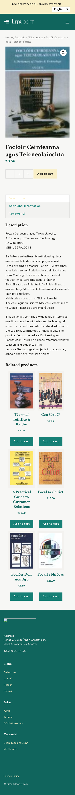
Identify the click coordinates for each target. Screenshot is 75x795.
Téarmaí (8, 717)
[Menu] (67, 22)
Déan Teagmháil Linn (16, 743)
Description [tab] (17, 198)
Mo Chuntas (10, 749)
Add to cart (45, 174)
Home (9, 37)
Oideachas (10, 672)
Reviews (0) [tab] (17, 214)
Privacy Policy (11, 776)
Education (21, 37)
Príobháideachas (13, 723)
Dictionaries (36, 37)
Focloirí (8, 691)
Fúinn (7, 710)
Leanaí (7, 678)
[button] (63, 52)
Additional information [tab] (25, 206)
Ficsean (8, 685)
